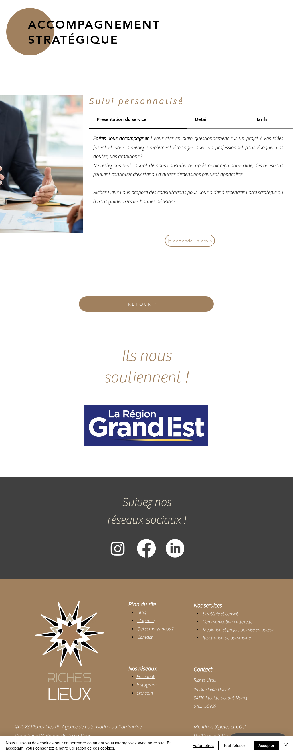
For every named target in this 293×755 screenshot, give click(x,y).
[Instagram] (117, 548)
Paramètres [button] (203, 745)
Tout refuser (234, 745)
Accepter (266, 745)
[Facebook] (146, 548)
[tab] (138, 120)
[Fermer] (286, 745)
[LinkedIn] (175, 548)
